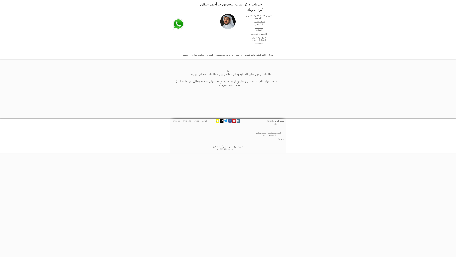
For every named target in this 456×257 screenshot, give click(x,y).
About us (281, 139)
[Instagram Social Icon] (238, 121)
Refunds (196, 121)
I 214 (229, 70)
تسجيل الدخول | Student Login (275, 122)
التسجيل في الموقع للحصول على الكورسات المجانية (268, 134)
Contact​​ (204, 121)
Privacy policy (187, 121)
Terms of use (176, 121)
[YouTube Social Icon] (234, 121)
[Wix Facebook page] (230, 121)
